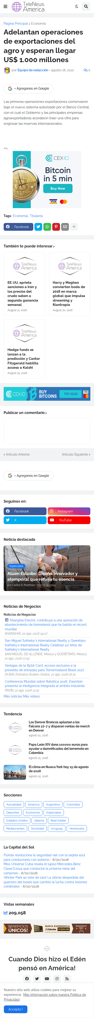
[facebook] (27, 979)
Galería (39, 820)
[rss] (67, 979)
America (33, 804)
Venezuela (76, 828)
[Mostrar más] (74, 227)
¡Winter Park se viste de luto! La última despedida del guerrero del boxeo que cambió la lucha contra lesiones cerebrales (45, 882)
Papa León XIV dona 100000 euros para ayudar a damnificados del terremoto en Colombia (59, 749)
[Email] (65, 227)
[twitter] (37, 979)
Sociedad (37, 828)
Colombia (73, 804)
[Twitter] (38, 227)
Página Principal (16, 23)
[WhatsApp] (47, 227)
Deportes (12, 812)
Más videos (31, 696)
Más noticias (13, 696)
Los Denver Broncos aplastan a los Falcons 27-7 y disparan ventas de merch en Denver (59, 726)
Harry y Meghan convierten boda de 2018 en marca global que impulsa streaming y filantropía (69, 294)
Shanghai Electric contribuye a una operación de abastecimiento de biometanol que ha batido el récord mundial (45, 624)
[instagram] (57, 979)
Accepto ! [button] (15, 1009)
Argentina (53, 804)
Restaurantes (15, 828)
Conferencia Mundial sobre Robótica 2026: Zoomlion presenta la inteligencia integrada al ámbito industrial (45, 684)
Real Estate (58, 820)
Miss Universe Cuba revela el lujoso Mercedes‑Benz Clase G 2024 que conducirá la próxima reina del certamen (42, 868)
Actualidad (13, 804)
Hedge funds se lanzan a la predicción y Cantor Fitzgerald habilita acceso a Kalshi (24, 359)
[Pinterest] (56, 227)
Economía (38, 23)
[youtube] (47, 979)
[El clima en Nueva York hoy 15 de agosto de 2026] (15, 772)
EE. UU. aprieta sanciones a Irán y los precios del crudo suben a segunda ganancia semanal (23, 294)
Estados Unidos (17, 820)
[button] (5, 7)
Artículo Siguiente (75, 454)
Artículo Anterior (18, 454)
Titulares (36, 216)
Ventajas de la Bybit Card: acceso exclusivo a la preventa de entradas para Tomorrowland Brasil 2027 (44, 668)
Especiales (53, 812)
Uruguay (57, 828)
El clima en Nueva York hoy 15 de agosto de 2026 (59, 769)
